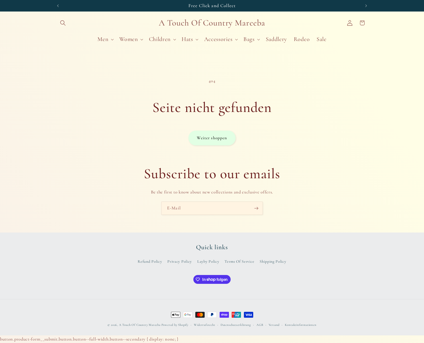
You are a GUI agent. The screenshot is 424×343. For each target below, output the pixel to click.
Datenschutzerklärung (236, 325)
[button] (63, 23)
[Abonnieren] (256, 208)
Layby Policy (208, 261)
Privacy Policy (179, 261)
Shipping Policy (273, 261)
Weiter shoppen (212, 137)
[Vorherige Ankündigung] (58, 5)
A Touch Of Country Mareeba (139, 325)
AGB (259, 325)
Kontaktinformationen (300, 325)
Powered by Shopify (175, 325)
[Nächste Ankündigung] (366, 5)
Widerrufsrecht (204, 325)
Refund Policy (150, 261)
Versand (274, 325)
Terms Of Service (239, 261)
